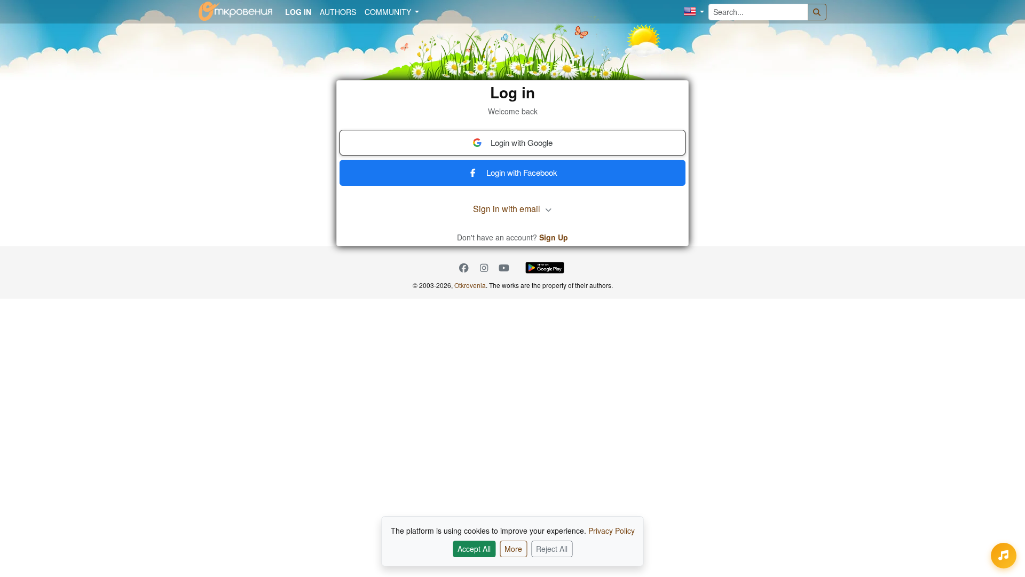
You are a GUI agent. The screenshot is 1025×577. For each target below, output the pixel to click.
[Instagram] (484, 268)
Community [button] (389, 11)
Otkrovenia (470, 285)
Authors (338, 11)
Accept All (474, 548)
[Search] (817, 12)
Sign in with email (507, 208)
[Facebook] (464, 268)
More (513, 548)
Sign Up (553, 237)
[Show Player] (1003, 555)
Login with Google (522, 142)
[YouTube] (504, 268)
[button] (694, 12)
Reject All (551, 548)
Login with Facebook (521, 172)
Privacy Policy (611, 530)
